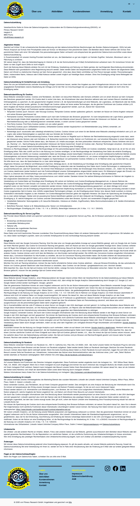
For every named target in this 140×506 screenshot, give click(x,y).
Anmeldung (44, 482)
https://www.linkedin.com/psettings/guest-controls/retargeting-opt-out (43, 409)
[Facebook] (115, 468)
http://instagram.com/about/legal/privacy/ (87, 372)
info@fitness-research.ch (14, 37)
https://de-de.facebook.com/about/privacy (76, 355)
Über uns (43, 474)
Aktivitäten (44, 477)
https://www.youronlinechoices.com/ (44, 176)
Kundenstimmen (46, 479)
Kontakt (42, 485)
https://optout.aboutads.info (15, 176)
